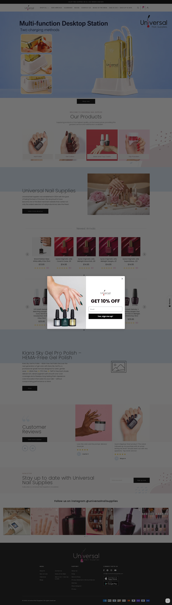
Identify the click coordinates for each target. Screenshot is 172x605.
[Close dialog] (122, 278)
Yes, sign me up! (105, 316)
